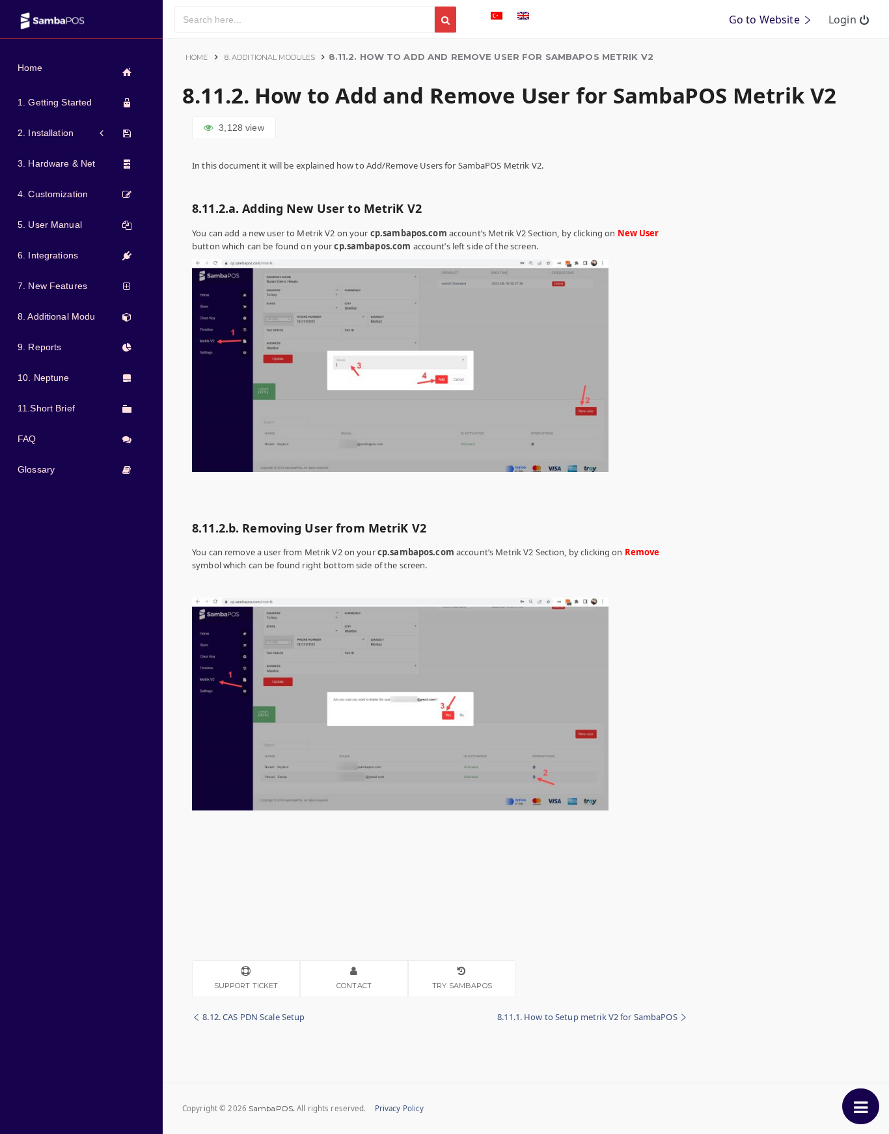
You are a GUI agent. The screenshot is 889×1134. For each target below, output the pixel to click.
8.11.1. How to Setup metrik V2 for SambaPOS (588, 1017)
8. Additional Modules (270, 57)
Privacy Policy (399, 1108)
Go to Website (765, 19)
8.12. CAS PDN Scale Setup (252, 1017)
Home (196, 57)
